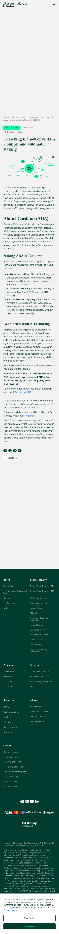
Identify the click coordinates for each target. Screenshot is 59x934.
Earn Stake (7, 682)
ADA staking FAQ (22, 392)
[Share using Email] (5, 450)
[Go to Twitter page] (22, 801)
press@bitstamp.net (12, 762)
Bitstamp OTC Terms (39, 635)
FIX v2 (5, 717)
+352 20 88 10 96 (10, 786)
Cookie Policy (36, 640)
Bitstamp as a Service (39, 677)
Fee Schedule (9, 603)
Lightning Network (11, 727)
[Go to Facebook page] (32, 801)
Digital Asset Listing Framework (38, 650)
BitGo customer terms (40, 598)
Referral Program (37, 625)
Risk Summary (46, 843)
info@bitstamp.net (11, 757)
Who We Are (8, 586)
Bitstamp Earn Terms (39, 630)
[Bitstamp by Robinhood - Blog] (11, 4)
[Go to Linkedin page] (27, 801)
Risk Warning (35, 645)
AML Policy (34, 613)
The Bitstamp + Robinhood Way (15, 592)
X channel (28, 415)
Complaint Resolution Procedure (39, 619)
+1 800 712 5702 (10, 782)
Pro (31, 687)
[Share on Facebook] (20, 450)
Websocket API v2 (11, 712)
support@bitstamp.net (13, 767)
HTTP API (7, 707)
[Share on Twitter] (10, 450)
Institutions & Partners (39, 672)
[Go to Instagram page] (37, 801)
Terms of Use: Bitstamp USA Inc (42, 592)
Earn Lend (7, 687)
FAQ (5, 608)
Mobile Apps (8, 672)
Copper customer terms (40, 603)
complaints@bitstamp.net (14, 772)
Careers (6, 598)
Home (6, 117)
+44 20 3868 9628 (10, 777)
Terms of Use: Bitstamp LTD (42, 586)
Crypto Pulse (9, 732)
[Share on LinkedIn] (15, 450)
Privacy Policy (36, 608)
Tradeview (7, 677)
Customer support (11, 752)
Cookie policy (10, 910)
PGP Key (7, 722)
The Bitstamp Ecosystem (41, 682)
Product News (19, 117)
